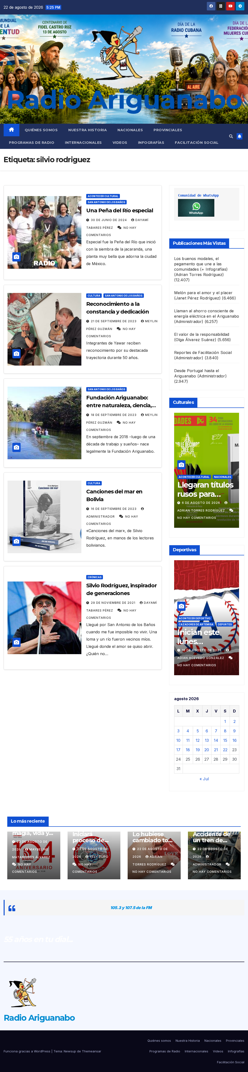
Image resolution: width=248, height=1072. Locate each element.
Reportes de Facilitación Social (203, 352)
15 (225, 740)
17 (178, 749)
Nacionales (130, 130)
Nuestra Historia (87, 130)
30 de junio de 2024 (109, 220)
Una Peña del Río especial (119, 210)
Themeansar (91, 1051)
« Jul (204, 778)
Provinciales (168, 130)
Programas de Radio (31, 142)
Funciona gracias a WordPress (27, 1051)
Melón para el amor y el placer (203, 292)
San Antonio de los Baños (106, 202)
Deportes (225, 624)
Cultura (94, 295)
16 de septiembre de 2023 (114, 509)
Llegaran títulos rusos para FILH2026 (205, 494)
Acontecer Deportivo (194, 618)
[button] (231, 136)
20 (206, 749)
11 (188, 740)
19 (198, 749)
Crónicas (94, 577)
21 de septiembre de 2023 (114, 321)
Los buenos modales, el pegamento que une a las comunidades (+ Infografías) (201, 264)
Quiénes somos (41, 130)
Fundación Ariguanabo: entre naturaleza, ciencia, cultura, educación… (118, 405)
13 (207, 740)
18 (188, 749)
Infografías (151, 142)
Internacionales (83, 142)
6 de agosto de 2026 (201, 503)
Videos (120, 142)
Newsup (70, 1051)
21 (216, 749)
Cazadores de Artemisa (196, 624)
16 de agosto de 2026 (202, 650)
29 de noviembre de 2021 (113, 603)
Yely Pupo (99, 856)
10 (178, 740)
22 (225, 749)
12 (198, 740)
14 (216, 740)
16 (234, 740)
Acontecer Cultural (103, 196)
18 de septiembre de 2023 (114, 415)
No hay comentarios (196, 518)
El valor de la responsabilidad (201, 334)
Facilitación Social (197, 142)
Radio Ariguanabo (124, 99)
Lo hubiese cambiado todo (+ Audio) (153, 840)
